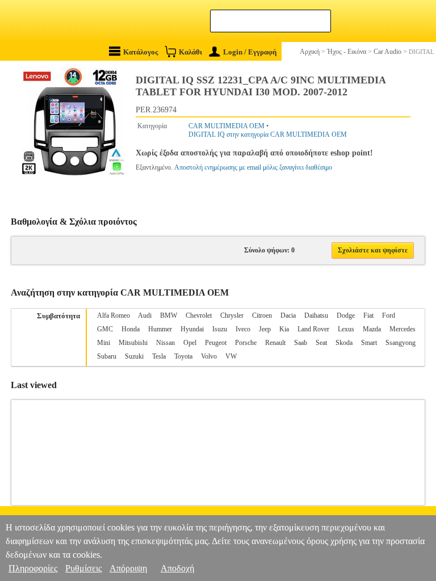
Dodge (346, 315)
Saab (300, 343)
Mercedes (402, 329)
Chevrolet (199, 315)
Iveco (243, 329)
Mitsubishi (133, 343)
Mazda (372, 329)
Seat (321, 343)
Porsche (246, 343)
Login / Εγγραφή (249, 52)
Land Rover (313, 329)
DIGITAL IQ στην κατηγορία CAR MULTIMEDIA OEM (267, 134)
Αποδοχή (177, 568)
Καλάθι (190, 52)
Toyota (183, 356)
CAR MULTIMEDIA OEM (226, 126)
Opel (189, 343)
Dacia (288, 315)
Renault (275, 343)
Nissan (165, 343)
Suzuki (134, 356)
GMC (105, 329)
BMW (168, 315)
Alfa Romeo (113, 315)
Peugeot (216, 343)
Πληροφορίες (33, 568)
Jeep (265, 329)
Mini (103, 343)
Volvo (209, 356)
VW (231, 356)
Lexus (346, 329)
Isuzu (219, 329)
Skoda (344, 343)
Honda (130, 329)
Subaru (106, 356)
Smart (369, 343)
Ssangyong (400, 343)
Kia (284, 329)
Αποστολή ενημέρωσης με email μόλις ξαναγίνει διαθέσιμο (253, 167)
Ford (388, 315)
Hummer (160, 329)
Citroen (262, 315)
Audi (145, 315)
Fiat (368, 315)
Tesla (159, 356)
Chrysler (232, 315)
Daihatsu (316, 315)
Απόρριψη (128, 568)
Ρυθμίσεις (83, 568)
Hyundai (192, 329)
